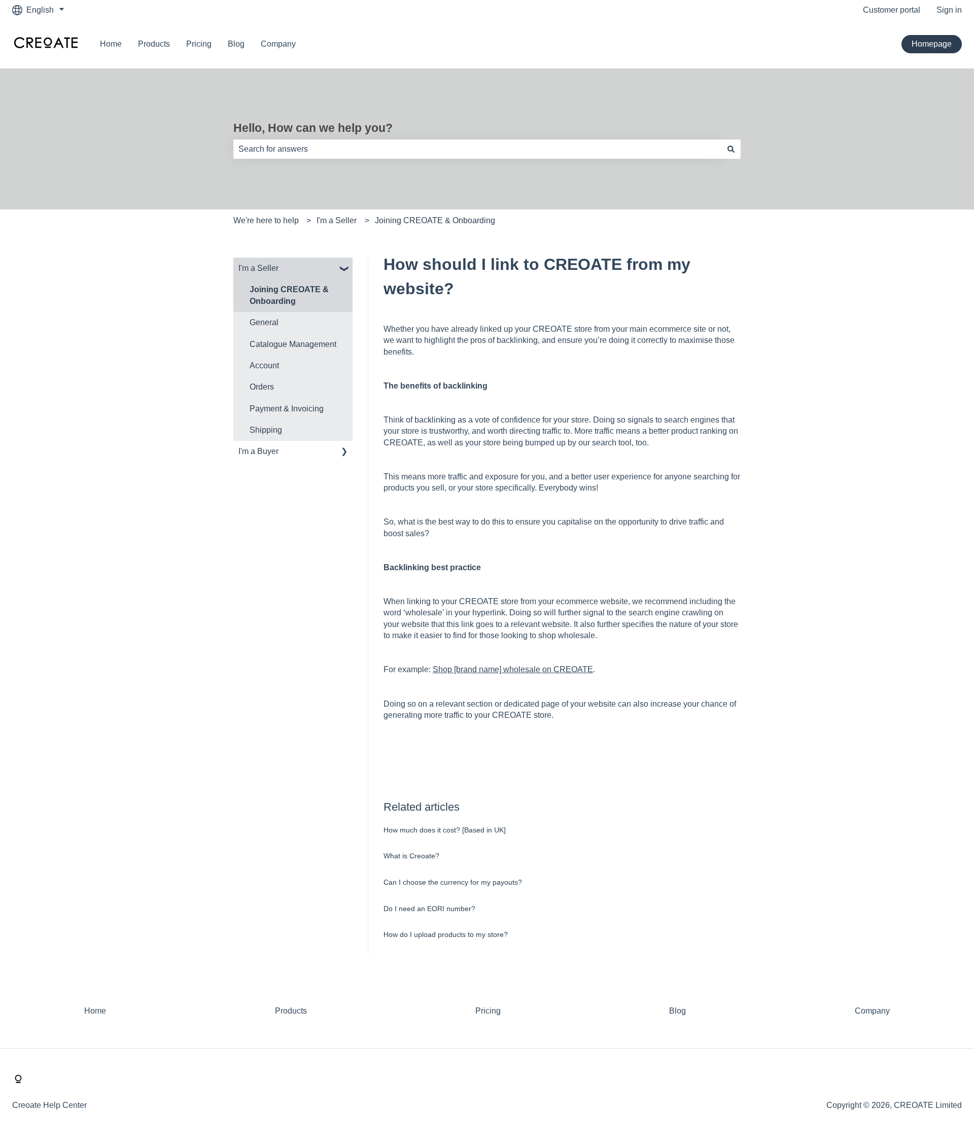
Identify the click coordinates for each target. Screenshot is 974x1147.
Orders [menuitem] (262, 387)
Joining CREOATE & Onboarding (435, 220)
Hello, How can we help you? (313, 127)
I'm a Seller (337, 220)
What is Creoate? (411, 856)
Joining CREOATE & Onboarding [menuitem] (289, 295)
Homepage (932, 44)
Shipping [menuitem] (266, 430)
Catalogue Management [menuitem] (293, 344)
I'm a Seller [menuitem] (258, 268)
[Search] (731, 149)
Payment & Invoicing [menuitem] (287, 408)
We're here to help (266, 220)
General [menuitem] (264, 322)
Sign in (949, 10)
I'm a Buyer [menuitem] (258, 451)
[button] (344, 269)
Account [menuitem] (264, 365)
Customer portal (891, 10)
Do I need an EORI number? (429, 909)
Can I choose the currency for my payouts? (453, 882)
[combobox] (477, 149)
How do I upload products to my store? (446, 934)
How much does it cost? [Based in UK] (445, 830)
